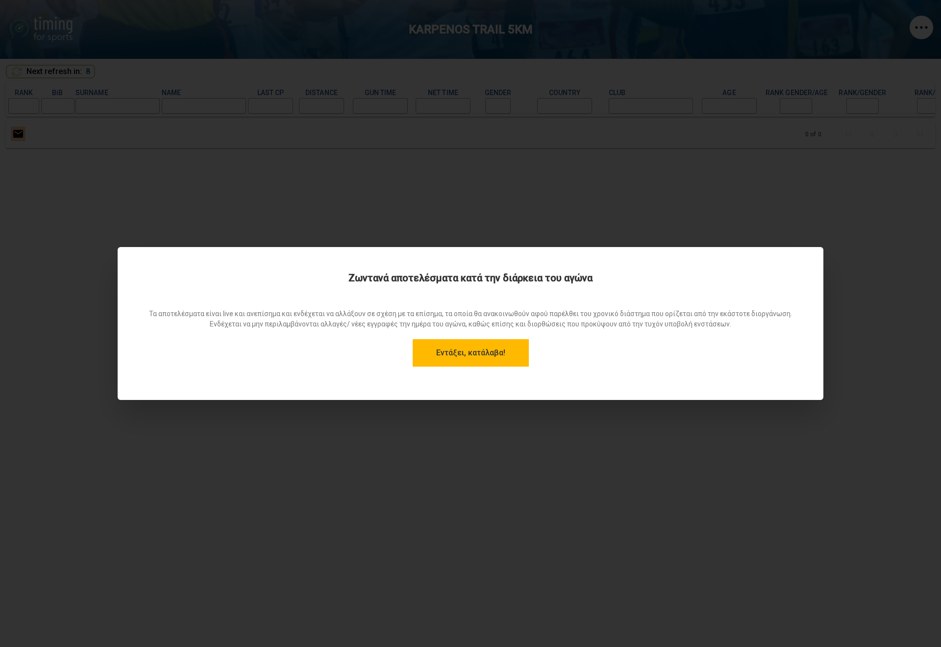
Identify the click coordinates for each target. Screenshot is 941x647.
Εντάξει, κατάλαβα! (470, 352)
